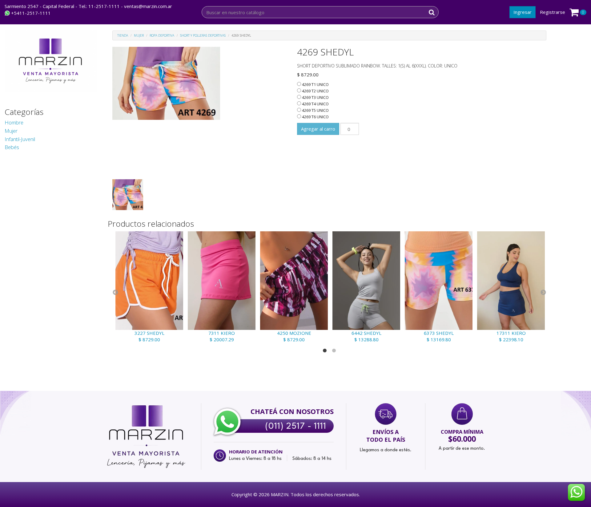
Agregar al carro (318, 129)
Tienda (122, 35)
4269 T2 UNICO (315, 91)
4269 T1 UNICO (315, 84)
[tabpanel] (148, 287)
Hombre (14, 122)
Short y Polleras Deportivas (203, 35)
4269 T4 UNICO (315, 104)
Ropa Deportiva (162, 35)
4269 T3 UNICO (315, 97)
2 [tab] (334, 351)
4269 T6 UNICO (315, 117)
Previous (115, 293)
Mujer (11, 130)
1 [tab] (325, 351)
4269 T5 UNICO (315, 110)
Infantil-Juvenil (20, 139)
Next (543, 293)
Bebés (12, 147)
